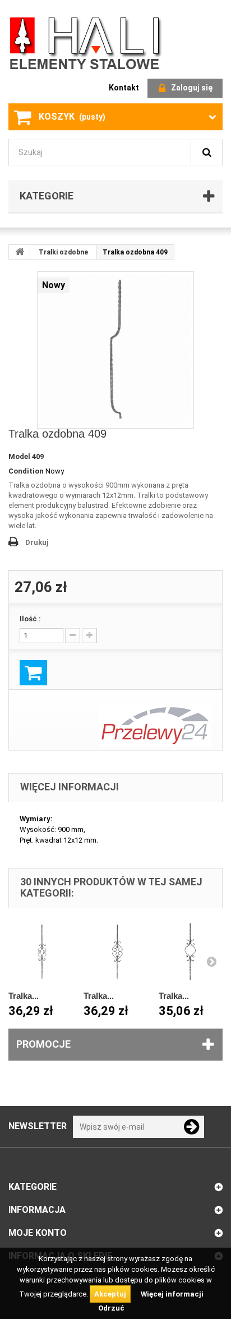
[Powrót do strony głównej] (19, 251)
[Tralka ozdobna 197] (115, 952)
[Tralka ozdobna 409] (115, 350)
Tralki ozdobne (63, 252)
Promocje (43, 1044)
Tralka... (23, 995)
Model (19, 456)
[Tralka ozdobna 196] (40, 952)
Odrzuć (111, 1308)
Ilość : (30, 619)
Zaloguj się (191, 87)
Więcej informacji (172, 1294)
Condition (26, 471)
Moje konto (37, 1232)
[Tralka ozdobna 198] (191, 952)
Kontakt (124, 87)
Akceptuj (110, 1294)
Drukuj (37, 542)
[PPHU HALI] (86, 42)
